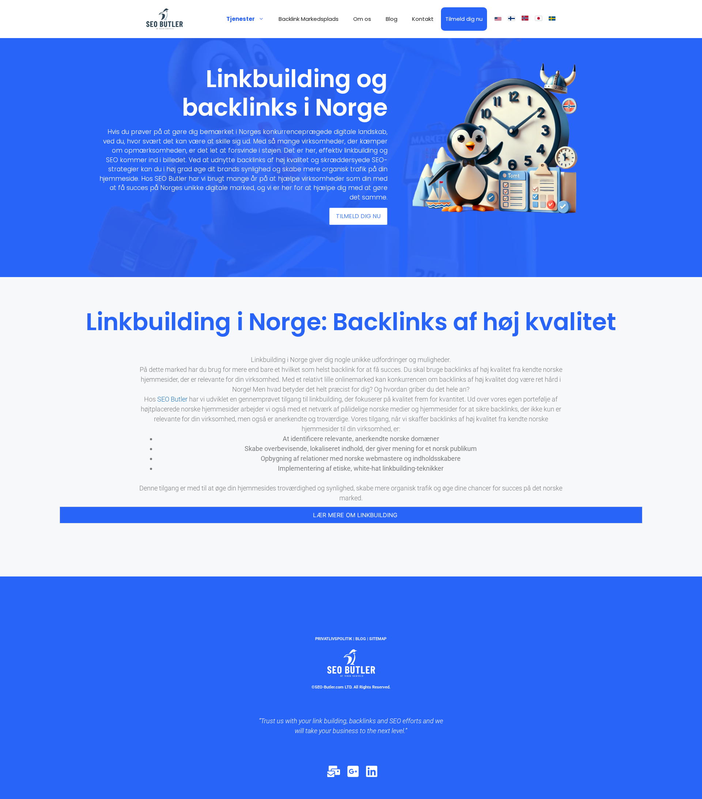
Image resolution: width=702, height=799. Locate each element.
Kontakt (423, 19)
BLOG (360, 638)
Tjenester (240, 19)
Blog (391, 19)
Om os (362, 19)
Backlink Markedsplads (309, 19)
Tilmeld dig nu (464, 19)
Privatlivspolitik (333, 638)
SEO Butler (172, 399)
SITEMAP (377, 638)
